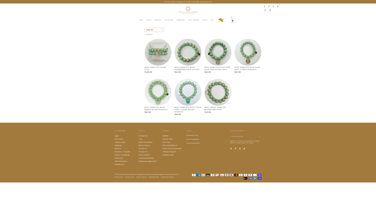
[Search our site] (265, 10)
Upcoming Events (193, 143)
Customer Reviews (146, 158)
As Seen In (143, 148)
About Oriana (144, 145)
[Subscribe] (260, 136)
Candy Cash (168, 139)
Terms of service (141, 177)
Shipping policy (154, 177)
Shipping (118, 145)
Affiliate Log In (168, 155)
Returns (118, 148)
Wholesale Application (148, 161)
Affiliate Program (169, 152)
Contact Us (143, 136)
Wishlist (166, 136)
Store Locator (144, 155)
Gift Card (166, 142)
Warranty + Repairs (122, 152)
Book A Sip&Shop (193, 139)
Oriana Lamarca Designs (128, 174)
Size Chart (119, 139)
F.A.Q (140, 139)
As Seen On (143, 152)
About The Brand (145, 142)
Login (117, 136)
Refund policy (119, 177)
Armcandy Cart (192, 135)
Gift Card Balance (170, 145)
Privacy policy (129, 177)
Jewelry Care (120, 142)
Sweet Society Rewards (172, 148)
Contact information (167, 177)
